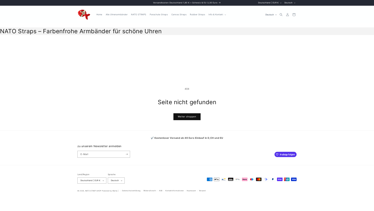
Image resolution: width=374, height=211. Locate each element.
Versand (202, 191)
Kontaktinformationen (174, 191)
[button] (217, 14)
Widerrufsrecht (149, 191)
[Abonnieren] (126, 154)
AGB (160, 191)
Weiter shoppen (187, 116)
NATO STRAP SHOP (93, 191)
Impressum (191, 191)
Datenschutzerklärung (131, 191)
